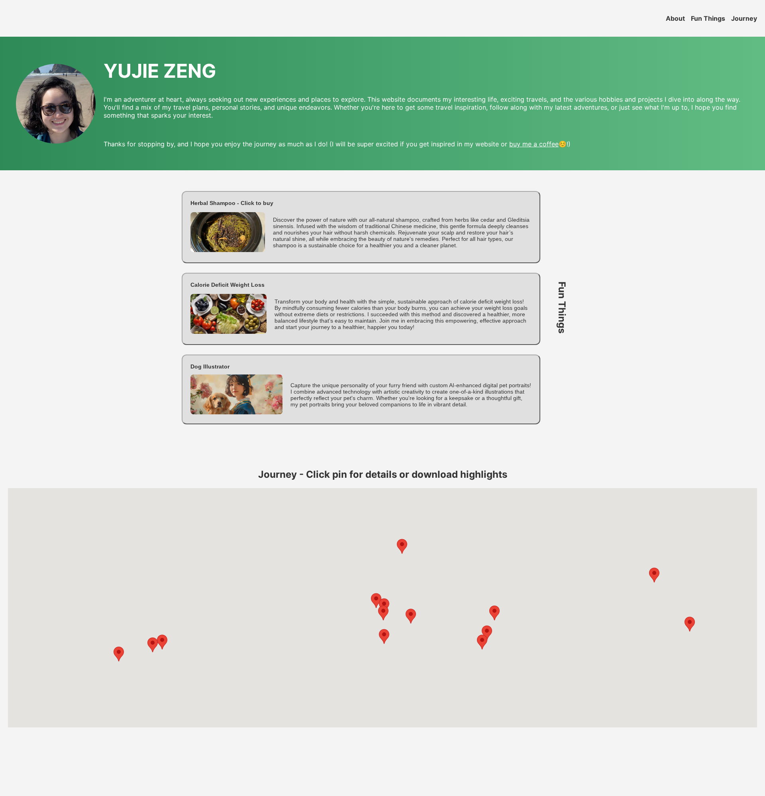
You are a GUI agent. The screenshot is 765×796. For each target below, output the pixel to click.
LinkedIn (388, 777)
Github (428, 777)
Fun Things (708, 18)
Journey (744, 18)
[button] (361, 227)
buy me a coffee (534, 144)
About (675, 18)
